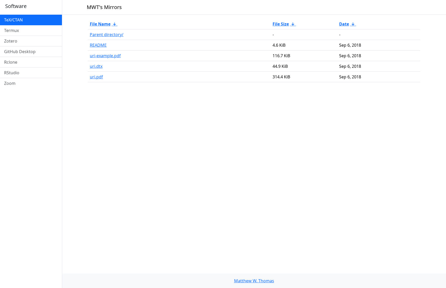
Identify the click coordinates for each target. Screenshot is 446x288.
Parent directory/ (106, 34)
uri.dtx (96, 66)
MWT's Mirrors (104, 7)
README (98, 45)
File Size (281, 24)
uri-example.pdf (105, 56)
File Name (100, 24)
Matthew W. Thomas (254, 281)
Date (344, 24)
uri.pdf (96, 77)
